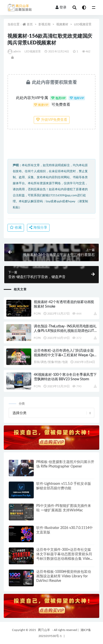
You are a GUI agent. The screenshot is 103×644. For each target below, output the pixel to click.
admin (17, 51)
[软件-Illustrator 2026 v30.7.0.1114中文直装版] (21, 534)
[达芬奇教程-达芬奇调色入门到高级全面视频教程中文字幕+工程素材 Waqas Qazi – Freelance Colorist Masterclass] (18, 356)
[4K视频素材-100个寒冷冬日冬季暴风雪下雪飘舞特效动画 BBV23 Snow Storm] (18, 381)
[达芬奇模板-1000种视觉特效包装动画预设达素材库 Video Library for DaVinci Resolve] (21, 578)
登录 (63, 7)
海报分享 (39, 227)
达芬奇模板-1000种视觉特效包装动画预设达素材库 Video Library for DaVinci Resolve (63, 576)
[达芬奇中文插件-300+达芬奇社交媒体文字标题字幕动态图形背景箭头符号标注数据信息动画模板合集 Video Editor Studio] (21, 555)
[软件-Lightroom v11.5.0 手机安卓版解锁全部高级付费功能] (21, 490)
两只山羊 (44, 629)
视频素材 (62, 24)
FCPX (37, 313)
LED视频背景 (83, 24)
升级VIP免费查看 (53, 120)
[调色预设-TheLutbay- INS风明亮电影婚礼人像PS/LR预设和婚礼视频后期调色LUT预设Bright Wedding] (18, 332)
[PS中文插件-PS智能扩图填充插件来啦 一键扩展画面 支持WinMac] (21, 512)
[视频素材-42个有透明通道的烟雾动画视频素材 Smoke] (18, 308)
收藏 (18, 227)
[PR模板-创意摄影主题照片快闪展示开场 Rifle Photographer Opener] (21, 468)
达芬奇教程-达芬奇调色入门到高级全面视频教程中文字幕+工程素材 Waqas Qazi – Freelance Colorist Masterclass (65, 355)
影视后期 (44, 24)
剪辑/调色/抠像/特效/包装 (51, 361)
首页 (30, 24)
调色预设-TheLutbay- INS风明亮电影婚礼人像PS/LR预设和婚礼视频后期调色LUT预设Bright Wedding (65, 331)
